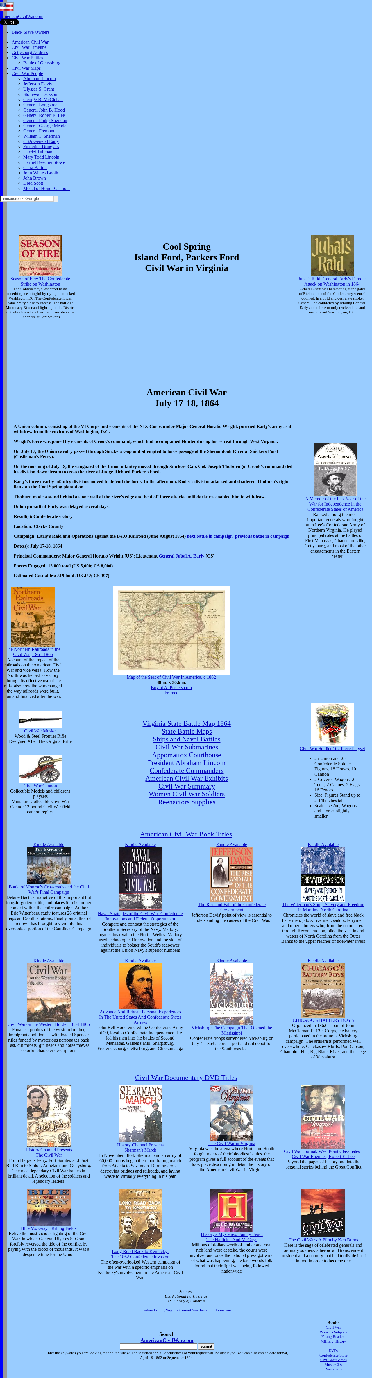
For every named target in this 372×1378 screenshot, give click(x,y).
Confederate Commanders (186, 770)
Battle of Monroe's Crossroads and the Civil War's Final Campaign (49, 889)
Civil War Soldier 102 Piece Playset (332, 748)
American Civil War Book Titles (186, 834)
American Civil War (30, 42)
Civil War (333, 1327)
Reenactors (333, 1369)
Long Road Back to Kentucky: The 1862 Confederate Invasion (140, 1254)
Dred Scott (33, 183)
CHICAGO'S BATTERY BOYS (323, 1020)
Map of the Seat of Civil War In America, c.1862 (171, 677)
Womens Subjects (333, 1332)
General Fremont (38, 130)
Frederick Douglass (41, 146)
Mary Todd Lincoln (41, 157)
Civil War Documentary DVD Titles (186, 1077)
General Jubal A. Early (181, 555)
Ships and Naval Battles (186, 739)
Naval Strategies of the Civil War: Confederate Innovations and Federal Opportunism (140, 916)
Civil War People (27, 73)
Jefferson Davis (37, 83)
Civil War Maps (26, 68)
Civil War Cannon (40, 785)
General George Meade (44, 125)
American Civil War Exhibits (186, 778)
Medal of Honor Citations (46, 188)
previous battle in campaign (262, 536)
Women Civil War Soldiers (187, 794)
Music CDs (333, 1364)
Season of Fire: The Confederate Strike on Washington (40, 281)
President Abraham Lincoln (187, 762)
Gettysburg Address (30, 52)
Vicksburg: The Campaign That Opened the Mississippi (232, 1030)
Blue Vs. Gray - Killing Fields (48, 1228)
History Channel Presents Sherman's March (140, 1147)
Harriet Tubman (37, 151)
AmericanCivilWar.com (21, 16)
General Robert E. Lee (44, 115)
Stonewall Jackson (40, 94)
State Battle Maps (187, 731)
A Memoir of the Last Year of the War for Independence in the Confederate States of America (335, 504)
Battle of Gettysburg (41, 62)
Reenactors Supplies (186, 802)
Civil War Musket (40, 730)
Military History (333, 1341)
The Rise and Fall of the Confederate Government (232, 907)
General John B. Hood (44, 109)
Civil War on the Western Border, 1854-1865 (49, 1024)
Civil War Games (333, 1360)
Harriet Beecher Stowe (44, 162)
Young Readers (333, 1336)
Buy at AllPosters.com (171, 687)
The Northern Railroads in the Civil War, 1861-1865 (33, 652)
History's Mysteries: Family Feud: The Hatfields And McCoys (232, 1237)
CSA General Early (41, 141)
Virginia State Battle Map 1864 (186, 723)
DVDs (333, 1350)
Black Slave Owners (30, 32)
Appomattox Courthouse (186, 755)
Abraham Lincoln (39, 78)
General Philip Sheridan (45, 120)
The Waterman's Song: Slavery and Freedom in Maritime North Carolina (323, 907)
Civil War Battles (27, 57)
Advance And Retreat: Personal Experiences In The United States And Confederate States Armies (140, 1017)
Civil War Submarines (186, 747)
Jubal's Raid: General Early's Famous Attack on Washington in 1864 (332, 281)
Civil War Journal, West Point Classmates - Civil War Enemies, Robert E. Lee (323, 1154)
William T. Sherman (41, 136)
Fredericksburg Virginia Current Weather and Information (186, 1310)
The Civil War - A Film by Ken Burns (323, 1239)
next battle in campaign (210, 536)
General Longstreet (40, 104)
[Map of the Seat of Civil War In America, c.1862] (171, 673)
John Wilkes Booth (40, 172)
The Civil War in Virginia (231, 1143)
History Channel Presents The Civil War (49, 1152)
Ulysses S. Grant (38, 89)
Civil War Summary (186, 786)
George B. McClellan (43, 99)
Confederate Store (333, 1355)
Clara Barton (35, 167)
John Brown (34, 177)
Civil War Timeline (29, 47)
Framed (171, 692)
